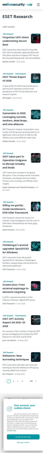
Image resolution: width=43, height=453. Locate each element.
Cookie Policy (11, 430)
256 (31, 381)
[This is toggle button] (38, 4)
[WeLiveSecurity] (17, 4)
